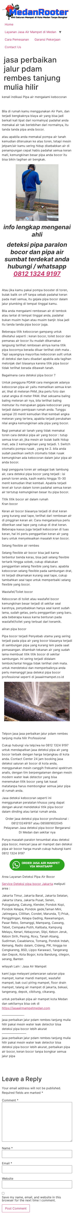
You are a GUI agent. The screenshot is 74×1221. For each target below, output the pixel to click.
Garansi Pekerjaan (47, 39)
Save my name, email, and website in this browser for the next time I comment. (31, 1199)
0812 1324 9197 (37, 273)
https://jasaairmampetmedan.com (26, 1008)
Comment (10, 1100)
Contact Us (13, 47)
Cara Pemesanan (17, 39)
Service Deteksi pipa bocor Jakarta (27, 884)
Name (7, 1148)
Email (7, 1163)
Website (7, 1178)
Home (9, 24)
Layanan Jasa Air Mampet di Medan (30, 32)
